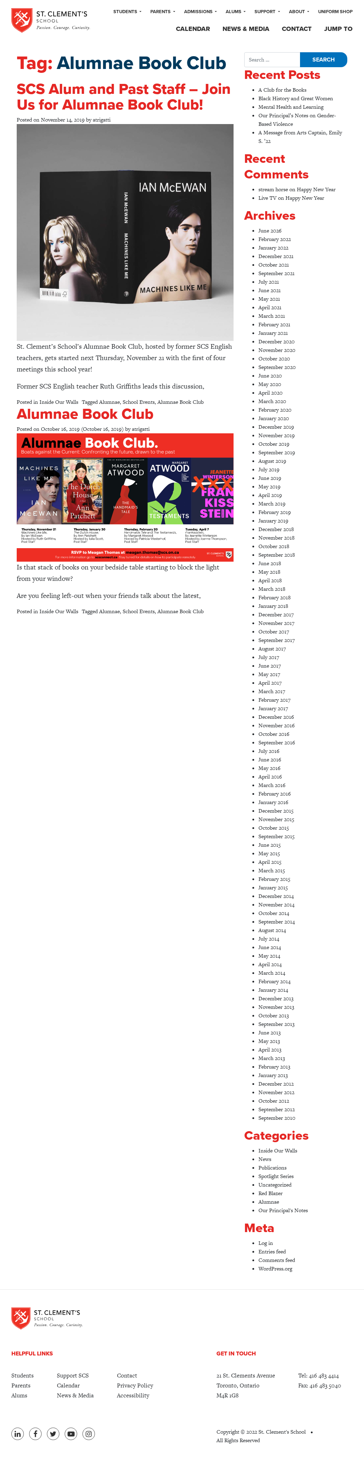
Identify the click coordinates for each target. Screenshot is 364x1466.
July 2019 (268, 469)
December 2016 (276, 717)
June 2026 (270, 230)
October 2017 (273, 631)
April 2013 (270, 1049)
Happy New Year (316, 189)
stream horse (273, 189)
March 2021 (271, 316)
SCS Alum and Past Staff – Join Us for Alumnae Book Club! (124, 97)
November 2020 (276, 350)
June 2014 (269, 947)
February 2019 (274, 512)
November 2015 (276, 819)
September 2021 (276, 273)
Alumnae (109, 402)
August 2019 (272, 461)
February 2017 (274, 699)
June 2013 (269, 1032)
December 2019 (276, 426)
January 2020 (273, 418)
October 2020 (274, 358)
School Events (139, 402)
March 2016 (271, 785)
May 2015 (269, 853)
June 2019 (269, 478)
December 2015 (276, 810)
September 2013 (276, 1024)
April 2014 (270, 964)
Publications (272, 1167)
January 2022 (273, 247)
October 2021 (273, 264)
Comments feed (276, 1260)
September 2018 (276, 554)
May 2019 (269, 486)
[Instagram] (88, 1434)
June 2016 (269, 759)
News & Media (246, 29)
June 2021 (269, 290)
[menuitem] (127, 12)
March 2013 (271, 1058)
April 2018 (270, 580)
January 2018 (273, 606)
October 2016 (273, 734)
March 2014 (271, 973)
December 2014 (276, 896)
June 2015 (269, 845)
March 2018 (271, 589)
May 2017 (269, 674)
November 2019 (276, 435)
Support (266, 12)
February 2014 (274, 981)
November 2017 (276, 623)
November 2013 (276, 1007)
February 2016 (274, 793)
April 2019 (270, 495)
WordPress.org (275, 1268)
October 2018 (273, 546)
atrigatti (102, 119)
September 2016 (276, 742)
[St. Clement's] (50, 20)
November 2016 (276, 725)
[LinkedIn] (17, 1434)
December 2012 (276, 1083)
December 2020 (276, 341)
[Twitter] (53, 1434)
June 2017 (269, 665)
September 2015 (276, 836)
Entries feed (272, 1251)
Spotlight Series (276, 1176)
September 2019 (276, 452)
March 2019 (271, 503)
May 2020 (269, 384)
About (297, 12)
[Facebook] (35, 1434)
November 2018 (276, 537)
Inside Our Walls (58, 402)
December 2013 (276, 998)
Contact (297, 29)
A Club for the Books (282, 89)
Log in (265, 1243)
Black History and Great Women (295, 98)
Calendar (193, 29)
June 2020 (270, 375)
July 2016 (268, 751)
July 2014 (268, 938)
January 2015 (273, 887)
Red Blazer (270, 1193)
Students (125, 12)
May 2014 (269, 955)
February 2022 (274, 239)
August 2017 (272, 648)
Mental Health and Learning (290, 107)
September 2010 (276, 1118)
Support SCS (73, 1375)
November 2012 (276, 1092)
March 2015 (271, 870)
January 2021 (273, 333)
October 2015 (273, 827)
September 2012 (276, 1109)
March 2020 (272, 401)
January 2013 (273, 1075)
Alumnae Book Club (180, 402)
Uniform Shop (335, 12)
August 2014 (272, 930)
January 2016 (273, 802)
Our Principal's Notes (283, 1210)
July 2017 (268, 657)
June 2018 (269, 563)
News (264, 1159)
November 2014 (276, 904)
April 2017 (270, 682)
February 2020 (274, 409)
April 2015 (270, 862)
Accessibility (133, 1395)
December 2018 (276, 529)
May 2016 (269, 768)
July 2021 (268, 281)
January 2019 (273, 520)
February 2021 (274, 324)
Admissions (199, 12)
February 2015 (274, 879)
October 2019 (273, 444)
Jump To (338, 29)
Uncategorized (274, 1184)
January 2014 (273, 990)
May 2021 (269, 299)
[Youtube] (71, 1434)
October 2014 (273, 913)
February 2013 (274, 1066)
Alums (234, 12)
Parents (161, 12)
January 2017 (273, 708)
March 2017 (271, 691)
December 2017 (276, 614)
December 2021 (276, 256)
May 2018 (269, 572)
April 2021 (270, 307)
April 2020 (270, 392)
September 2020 (277, 367)
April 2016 (270, 776)
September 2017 (276, 640)
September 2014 (276, 921)
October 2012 (273, 1100)
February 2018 (274, 597)
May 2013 (269, 1041)
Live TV (267, 198)
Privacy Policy (135, 1385)
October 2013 (273, 1015)
